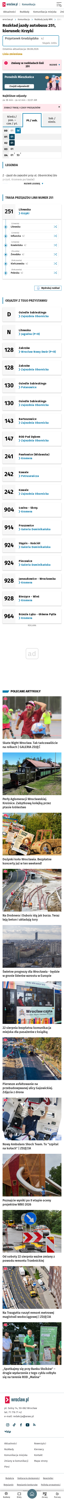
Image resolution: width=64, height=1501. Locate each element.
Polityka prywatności (50, 1485)
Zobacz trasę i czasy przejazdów (22, 107)
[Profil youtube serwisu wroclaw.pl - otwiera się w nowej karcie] (28, 1425)
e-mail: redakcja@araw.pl (19, 1416)
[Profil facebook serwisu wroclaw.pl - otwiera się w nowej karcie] (21, 1425)
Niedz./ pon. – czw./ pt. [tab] (12, 120)
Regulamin (8, 1485)
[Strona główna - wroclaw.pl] (10, 4)
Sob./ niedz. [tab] (52, 120)
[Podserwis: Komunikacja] (27, 4)
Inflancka (28, 236)
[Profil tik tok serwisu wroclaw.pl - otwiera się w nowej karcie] (14, 1425)
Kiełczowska (30, 263)
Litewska (15, 226)
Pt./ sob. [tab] (32, 120)
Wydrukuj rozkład (51, 288)
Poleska (27, 272)
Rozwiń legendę (32, 183)
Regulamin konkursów (27, 1485)
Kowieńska (29, 245)
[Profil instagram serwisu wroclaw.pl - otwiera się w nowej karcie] (8, 1425)
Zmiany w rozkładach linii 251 (27, 64)
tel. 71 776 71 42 (13, 1412)
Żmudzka (28, 254)
